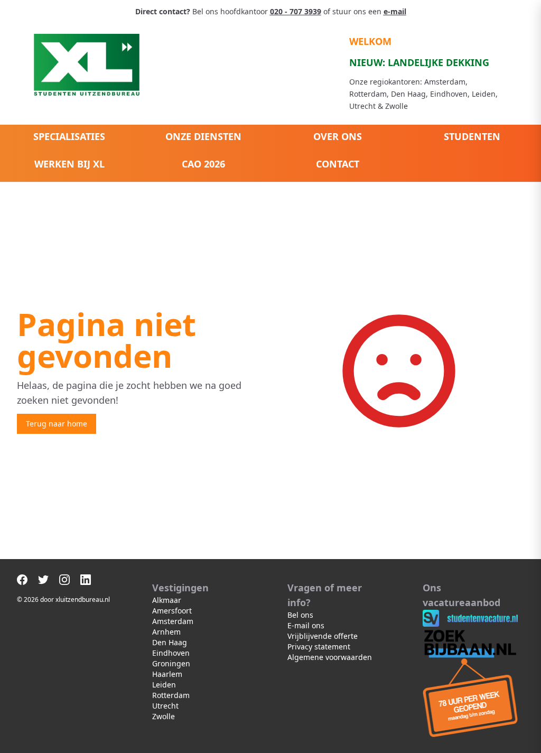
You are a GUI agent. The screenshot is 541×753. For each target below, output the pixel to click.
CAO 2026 (203, 163)
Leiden (164, 685)
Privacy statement (318, 647)
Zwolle (163, 716)
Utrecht (165, 706)
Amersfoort (172, 611)
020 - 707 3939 (295, 11)
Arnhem (166, 632)
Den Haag (169, 642)
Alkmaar (166, 600)
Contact (337, 163)
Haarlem (167, 674)
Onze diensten (203, 136)
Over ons (337, 136)
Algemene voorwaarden (329, 657)
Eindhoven (171, 653)
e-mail (395, 11)
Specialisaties (69, 136)
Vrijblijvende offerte (322, 636)
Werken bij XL (69, 163)
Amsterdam (172, 621)
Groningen (171, 663)
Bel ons (300, 615)
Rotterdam (171, 695)
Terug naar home (56, 424)
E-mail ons (305, 625)
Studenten (472, 136)
